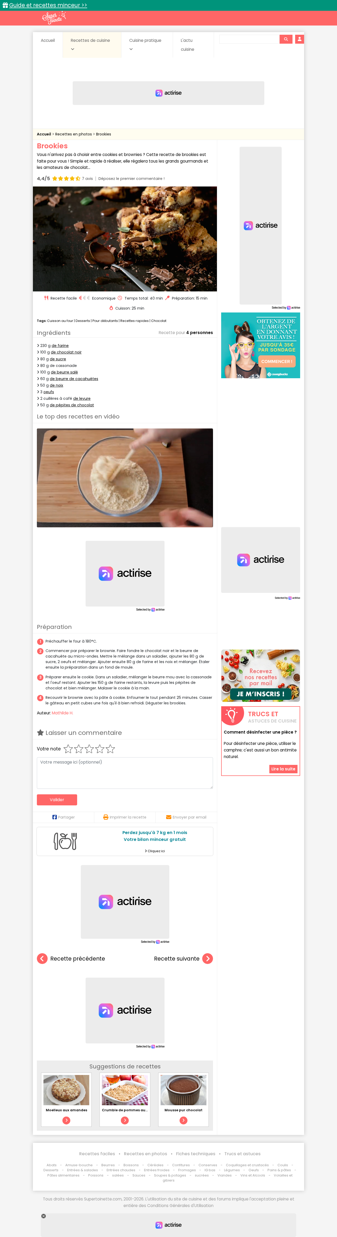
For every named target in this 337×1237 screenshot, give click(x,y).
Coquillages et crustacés (247, 1165)
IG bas (210, 1170)
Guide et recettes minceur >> (48, 5)
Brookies (103, 134)
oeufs (48, 392)
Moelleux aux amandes (66, 1110)
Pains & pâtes (279, 1170)
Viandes (224, 1175)
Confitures (181, 1165)
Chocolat (158, 321)
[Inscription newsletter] (260, 675)
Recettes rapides (134, 321)
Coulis (282, 1165)
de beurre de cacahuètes (74, 378)
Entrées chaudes (121, 1170)
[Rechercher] (286, 39)
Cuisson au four (60, 321)
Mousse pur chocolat (183, 1110)
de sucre (58, 359)
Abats (52, 1165)
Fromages (187, 1170)
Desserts (83, 321)
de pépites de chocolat (72, 405)
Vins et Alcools (252, 1175)
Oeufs (254, 1170)
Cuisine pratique (145, 40)
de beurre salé (64, 372)
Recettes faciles (97, 1154)
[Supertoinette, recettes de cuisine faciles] (54, 18)
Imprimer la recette (128, 817)
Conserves (208, 1165)
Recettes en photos (74, 134)
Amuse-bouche (79, 1165)
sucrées (202, 1175)
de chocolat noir (66, 352)
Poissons (95, 1175)
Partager (66, 817)
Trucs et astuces (242, 1154)
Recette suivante (177, 958)
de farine (60, 345)
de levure (82, 398)
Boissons (131, 1165)
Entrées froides (157, 1170)
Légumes (232, 1170)
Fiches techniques (195, 1154)
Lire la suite (283, 768)
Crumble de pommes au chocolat (132, 1110)
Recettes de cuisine (90, 40)
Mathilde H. (62, 713)
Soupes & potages (170, 1175)
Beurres (108, 1165)
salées (118, 1175)
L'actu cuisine (187, 45)
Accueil (48, 40)
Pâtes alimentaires (63, 1175)
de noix (56, 385)
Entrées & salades (82, 1170)
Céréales (155, 1165)
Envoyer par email (189, 817)
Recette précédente (77, 958)
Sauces (138, 1175)
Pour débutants (105, 321)
